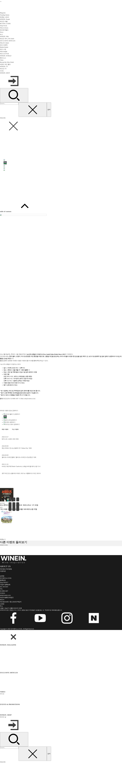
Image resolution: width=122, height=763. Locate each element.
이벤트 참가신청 (5, 197)
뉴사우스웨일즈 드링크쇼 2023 (10, 364)
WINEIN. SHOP (5, 73)
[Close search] (33, 109)
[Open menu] (0, 1)
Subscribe (3, 118)
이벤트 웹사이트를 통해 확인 (31, 360)
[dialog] (61, 696)
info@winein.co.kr (29, 398)
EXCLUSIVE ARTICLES (7, 41)
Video (1, 60)
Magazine (3, 13)
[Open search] (14, 95)
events (2, 71)
